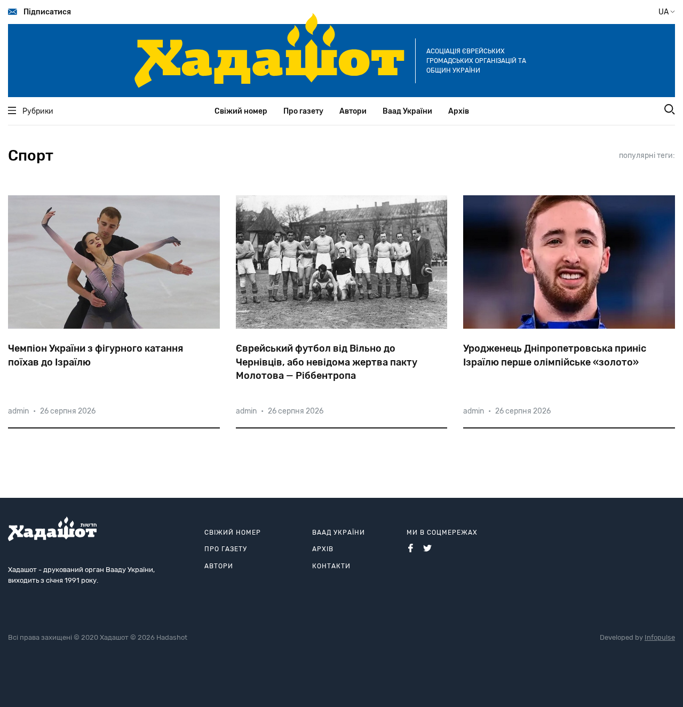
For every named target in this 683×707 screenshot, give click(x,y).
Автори (353, 111)
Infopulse (660, 637)
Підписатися (47, 12)
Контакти (331, 566)
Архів (458, 111)
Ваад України (407, 111)
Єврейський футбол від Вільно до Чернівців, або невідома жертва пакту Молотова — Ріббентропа (326, 362)
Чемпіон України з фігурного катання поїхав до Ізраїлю (95, 355)
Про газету (303, 111)
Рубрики (37, 111)
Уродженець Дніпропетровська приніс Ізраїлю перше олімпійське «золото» (554, 355)
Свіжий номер (241, 111)
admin (18, 411)
